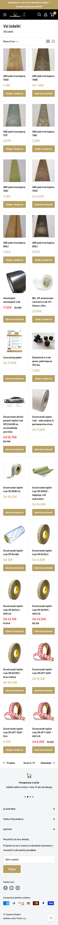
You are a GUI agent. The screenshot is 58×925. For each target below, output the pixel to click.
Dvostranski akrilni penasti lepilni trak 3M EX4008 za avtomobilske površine (13, 424)
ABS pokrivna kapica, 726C (14, 189)
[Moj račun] (45, 14)
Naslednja (46, 762)
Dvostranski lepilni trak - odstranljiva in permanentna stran (43, 420)
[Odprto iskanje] (39, 14)
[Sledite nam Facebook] (5, 888)
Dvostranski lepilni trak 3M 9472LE (42, 552)
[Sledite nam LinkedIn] (17, 888)
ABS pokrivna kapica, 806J (14, 244)
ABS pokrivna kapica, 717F (14, 133)
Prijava (12, 869)
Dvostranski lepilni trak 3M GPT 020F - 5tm (13, 732)
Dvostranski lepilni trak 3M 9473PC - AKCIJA (42, 610)
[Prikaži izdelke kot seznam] (53, 41)
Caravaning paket (12, 357)
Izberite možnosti (43, 93)
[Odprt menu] (4, 14)
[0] (52, 14)
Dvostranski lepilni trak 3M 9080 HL (13, 489)
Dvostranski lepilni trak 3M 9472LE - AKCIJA (13, 610)
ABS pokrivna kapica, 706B (43, 77)
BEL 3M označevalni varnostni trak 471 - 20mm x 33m (42, 302)
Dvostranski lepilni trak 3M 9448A (13, 552)
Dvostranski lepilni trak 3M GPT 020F (42, 671)
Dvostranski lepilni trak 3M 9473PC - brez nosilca (13, 673)
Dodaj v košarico (14, 93)
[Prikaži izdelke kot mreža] (48, 41)
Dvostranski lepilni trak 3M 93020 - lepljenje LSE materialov (42, 493)
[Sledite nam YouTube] (11, 888)
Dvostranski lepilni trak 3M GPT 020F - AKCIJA (42, 732)
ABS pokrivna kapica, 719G (43, 133)
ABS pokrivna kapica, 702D (14, 77)
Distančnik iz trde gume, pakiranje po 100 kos (42, 361)
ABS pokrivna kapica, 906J (43, 244)
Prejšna (11, 762)
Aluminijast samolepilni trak (11, 300)
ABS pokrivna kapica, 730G (43, 189)
